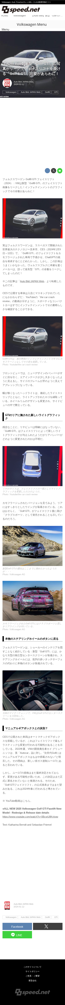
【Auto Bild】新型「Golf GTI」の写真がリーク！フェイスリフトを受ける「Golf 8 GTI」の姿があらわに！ (31, 69)
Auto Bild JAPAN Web (23, 82)
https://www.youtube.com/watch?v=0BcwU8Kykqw (30, 816)
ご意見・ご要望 (33, 976)
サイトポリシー (33, 971)
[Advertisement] (32, 133)
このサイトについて (33, 967)
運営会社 (32, 980)
